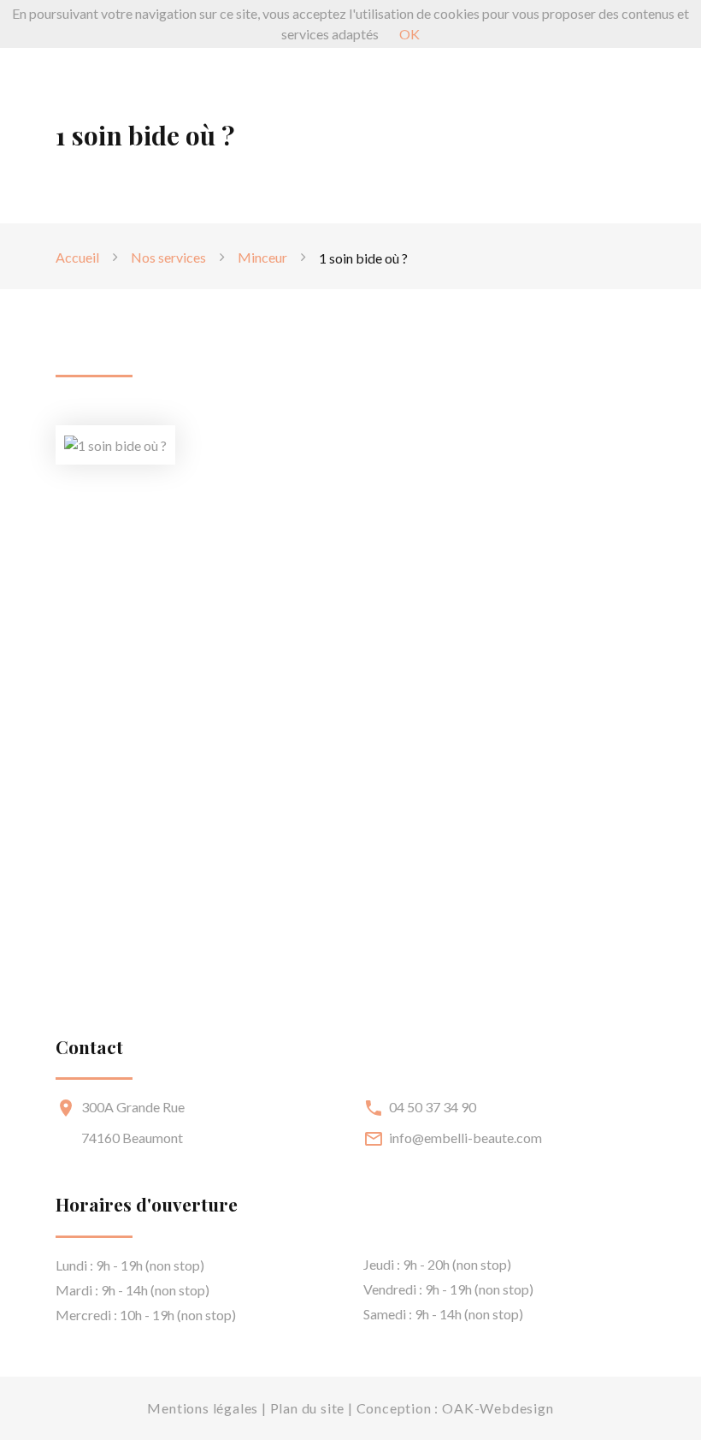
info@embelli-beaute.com (465, 1137)
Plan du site (307, 1408)
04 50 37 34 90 (432, 1107)
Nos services (168, 257)
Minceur (262, 257)
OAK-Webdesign (497, 1408)
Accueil (77, 257)
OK (409, 34)
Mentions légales (202, 1408)
